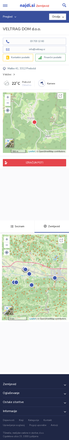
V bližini (7, 74)
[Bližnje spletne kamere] (41, 83)
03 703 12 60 (37, 41)
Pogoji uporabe (37, 425)
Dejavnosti (8, 420)
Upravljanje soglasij (14, 425)
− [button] (8, 103)
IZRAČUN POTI (34, 162)
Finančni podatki (53, 57)
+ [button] (8, 97)
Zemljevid (54, 226)
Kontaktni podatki (20, 57)
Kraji (21, 420)
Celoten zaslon (60, 96)
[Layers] (9, 143)
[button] (8, 110)
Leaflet (32, 151)
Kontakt (48, 420)
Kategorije (33, 420)
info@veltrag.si (37, 49)
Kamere (51, 83)
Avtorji (54, 425)
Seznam (19, 226)
